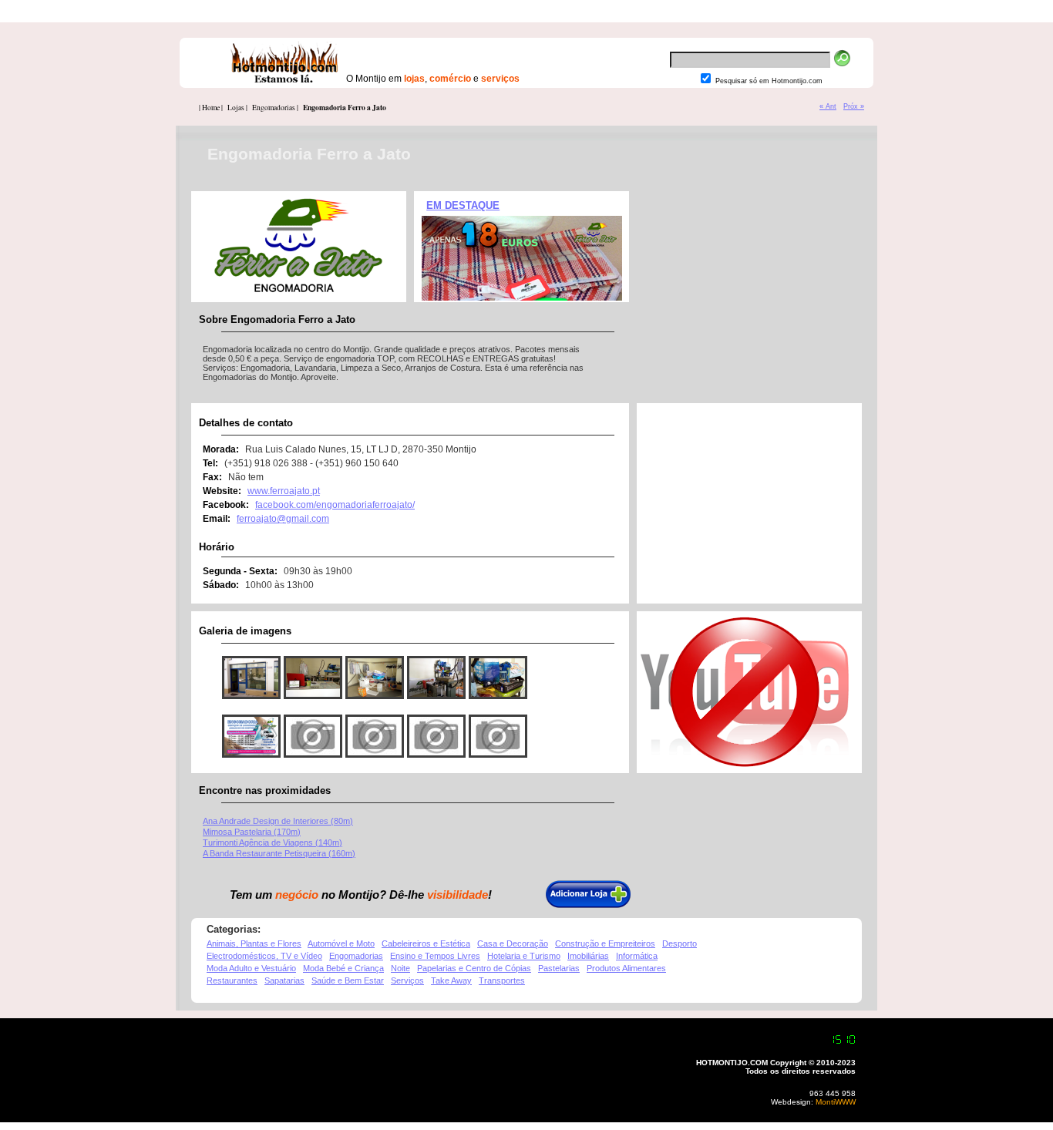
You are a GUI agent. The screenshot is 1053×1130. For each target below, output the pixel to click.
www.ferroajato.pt (283, 491)
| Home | (211, 108)
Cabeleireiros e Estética (426, 943)
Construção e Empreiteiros (605, 943)
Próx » (853, 106)
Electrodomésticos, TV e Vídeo (264, 955)
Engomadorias (356, 955)
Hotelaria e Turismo (523, 955)
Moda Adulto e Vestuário (251, 968)
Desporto (679, 943)
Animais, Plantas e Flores (254, 943)
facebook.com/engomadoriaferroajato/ (335, 504)
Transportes (502, 980)
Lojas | (237, 108)
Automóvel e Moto (341, 943)
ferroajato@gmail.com (283, 518)
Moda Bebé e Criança (343, 968)
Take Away (451, 980)
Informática (637, 955)
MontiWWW (834, 1102)
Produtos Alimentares (626, 968)
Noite (400, 968)
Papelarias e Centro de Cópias (474, 968)
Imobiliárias (588, 955)
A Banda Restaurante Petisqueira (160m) (279, 853)
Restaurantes (232, 980)
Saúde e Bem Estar (347, 980)
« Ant (827, 106)
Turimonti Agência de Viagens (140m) (272, 842)
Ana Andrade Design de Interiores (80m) (278, 821)
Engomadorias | (275, 108)
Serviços (407, 980)
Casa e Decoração (512, 943)
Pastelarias (559, 968)
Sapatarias (284, 980)
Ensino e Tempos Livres (435, 955)
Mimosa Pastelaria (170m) (252, 831)
